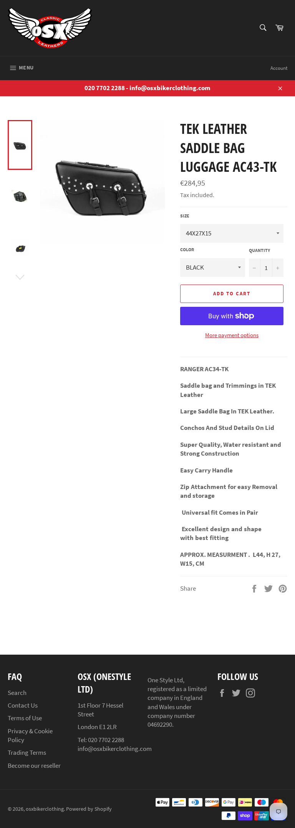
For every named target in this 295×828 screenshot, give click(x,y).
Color (187, 249)
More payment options (232, 335)
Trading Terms (27, 752)
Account (278, 68)
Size (184, 216)
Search (17, 692)
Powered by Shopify (89, 809)
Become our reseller (34, 765)
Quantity (259, 250)
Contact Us (23, 705)
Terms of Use (25, 718)
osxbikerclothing (45, 809)
